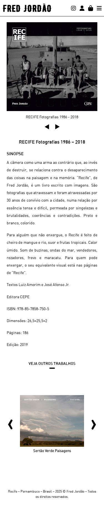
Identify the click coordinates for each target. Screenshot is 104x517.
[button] (47, 127)
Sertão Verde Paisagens (52, 450)
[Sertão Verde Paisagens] (52, 420)
